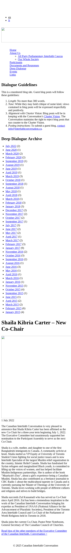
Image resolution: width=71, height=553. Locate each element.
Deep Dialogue (18, 68)
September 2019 (14, 161)
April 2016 (11, 274)
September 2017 (14, 221)
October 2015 (13, 289)
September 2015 (14, 293)
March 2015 (12, 304)
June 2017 (11, 229)
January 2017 (13, 247)
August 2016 (13, 263)
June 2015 (11, 297)
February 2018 (14, 202)
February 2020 (14, 157)
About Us (15, 53)
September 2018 (14, 183)
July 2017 (11, 225)
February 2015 (14, 308)
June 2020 (11, 149)
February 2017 (14, 244)
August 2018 (13, 187)
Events (13, 71)
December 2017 (14, 210)
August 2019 (13, 164)
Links (13, 74)
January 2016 (13, 281)
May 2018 (11, 191)
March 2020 (12, 153)
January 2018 (13, 206)
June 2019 (11, 168)
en (9, 17)
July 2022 (11, 146)
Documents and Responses (24, 65)
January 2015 (13, 312)
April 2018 (11, 195)
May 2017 (11, 232)
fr (9, 20)
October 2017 (13, 217)
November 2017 (14, 214)
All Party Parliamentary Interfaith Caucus (40, 56)
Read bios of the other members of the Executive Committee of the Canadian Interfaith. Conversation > (34, 532)
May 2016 (11, 270)
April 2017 (11, 236)
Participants (16, 62)
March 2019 (12, 176)
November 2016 (14, 251)
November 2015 (14, 285)
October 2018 (13, 180)
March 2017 (12, 240)
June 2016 (11, 266)
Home (13, 50)
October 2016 (13, 255)
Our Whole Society (28, 59)
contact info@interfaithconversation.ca (36, 127)
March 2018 (12, 198)
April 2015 (11, 300)
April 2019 (11, 172)
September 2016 (14, 259)
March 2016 (12, 278)
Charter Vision (52, 116)
